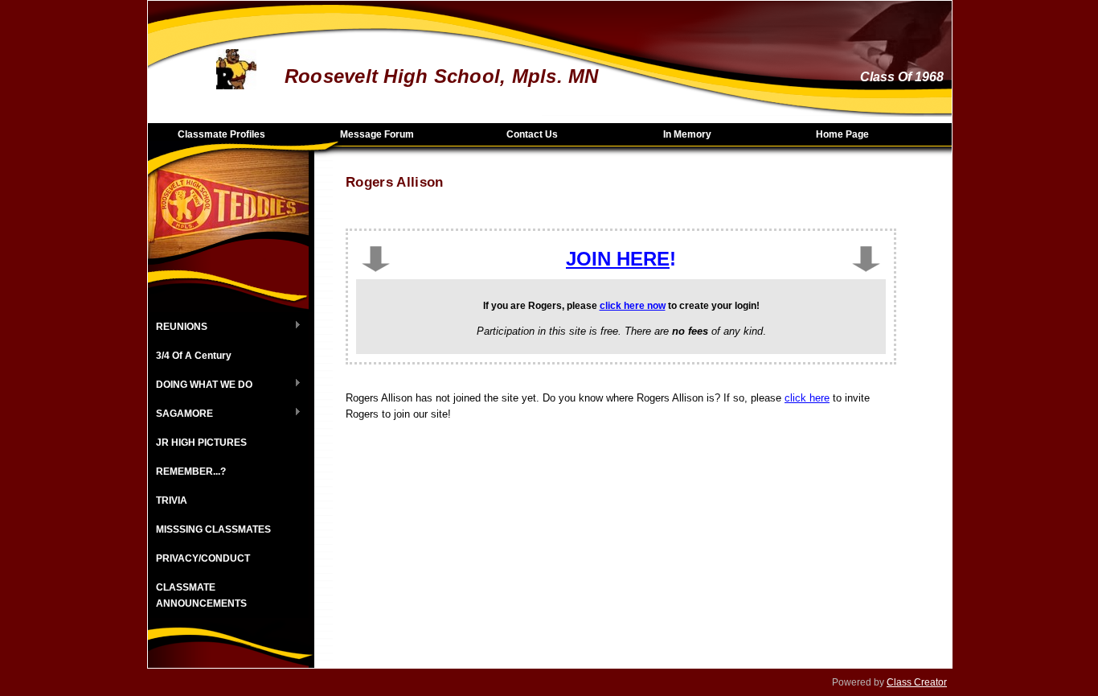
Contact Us (532, 134)
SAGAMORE (180, 414)
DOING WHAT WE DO (200, 385)
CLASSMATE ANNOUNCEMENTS (201, 595)
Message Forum (377, 134)
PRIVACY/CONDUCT (203, 558)
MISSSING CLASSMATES (213, 529)
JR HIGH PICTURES (201, 442)
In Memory (687, 134)
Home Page (842, 134)
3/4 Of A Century (193, 355)
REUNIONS (177, 327)
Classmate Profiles (221, 134)
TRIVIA (171, 500)
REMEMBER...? (191, 471)
